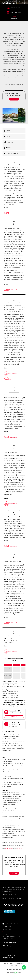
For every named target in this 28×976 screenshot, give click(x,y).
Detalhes (8, 147)
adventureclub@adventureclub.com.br (13, 923)
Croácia (13, 26)
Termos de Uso (19, 969)
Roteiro (8, 130)
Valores (7, 136)
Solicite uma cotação (12, 153)
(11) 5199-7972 (8, 929)
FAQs (4, 895)
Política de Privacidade (9, 848)
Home (4, 26)
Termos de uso (19, 848)
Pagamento (9, 142)
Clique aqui (14, 99)
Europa (8, 26)
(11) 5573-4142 (7, 926)
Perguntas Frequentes (11, 895)
